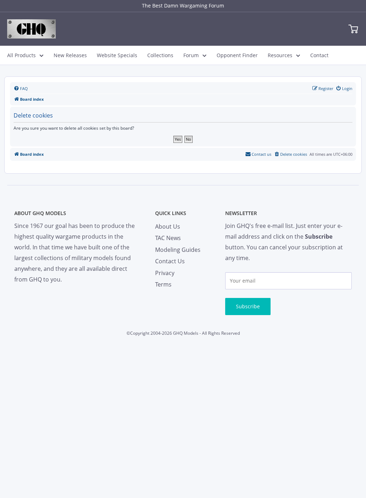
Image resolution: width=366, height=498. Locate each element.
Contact (319, 55)
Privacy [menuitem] (164, 273)
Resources (280, 55)
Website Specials (117, 55)
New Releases (70, 55)
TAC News (168, 238)
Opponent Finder (237, 55)
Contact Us (170, 261)
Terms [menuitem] (163, 284)
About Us (167, 226)
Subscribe (248, 306)
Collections (160, 55)
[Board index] (31, 29)
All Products (21, 55)
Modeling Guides (178, 250)
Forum (191, 55)
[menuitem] (21, 88)
